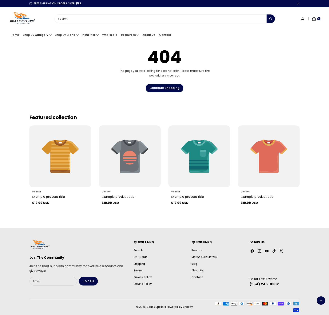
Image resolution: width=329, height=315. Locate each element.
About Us (148, 35)
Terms (138, 270)
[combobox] (164, 19)
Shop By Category (35, 35)
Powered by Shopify (180, 307)
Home (15, 35)
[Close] (298, 3)
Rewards (197, 250)
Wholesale (109, 35)
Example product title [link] (48, 197)
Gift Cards (140, 257)
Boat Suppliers (156, 307)
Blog (194, 264)
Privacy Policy (143, 277)
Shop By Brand (65, 35)
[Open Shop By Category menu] (51, 35)
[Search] (271, 19)
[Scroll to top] (321, 300)
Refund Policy (143, 284)
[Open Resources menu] (138, 35)
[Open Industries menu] (98, 35)
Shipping (139, 264)
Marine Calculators (204, 257)
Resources (128, 35)
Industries (89, 35)
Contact (165, 35)
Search (138, 250)
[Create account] (302, 19)
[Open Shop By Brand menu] (78, 35)
